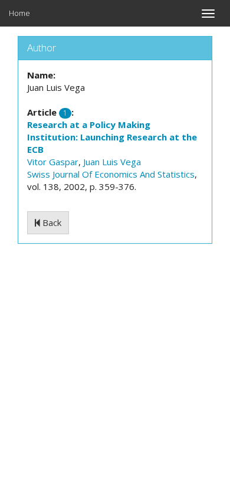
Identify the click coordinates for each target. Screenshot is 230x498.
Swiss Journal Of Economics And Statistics (111, 174)
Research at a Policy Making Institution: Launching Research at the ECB (112, 137)
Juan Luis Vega (112, 162)
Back (50, 222)
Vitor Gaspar (52, 162)
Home (19, 13)
